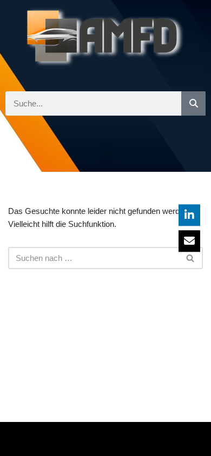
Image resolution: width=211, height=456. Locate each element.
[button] (105, 152)
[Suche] (193, 103)
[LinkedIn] (189, 215)
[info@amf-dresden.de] (189, 241)
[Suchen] (191, 258)
